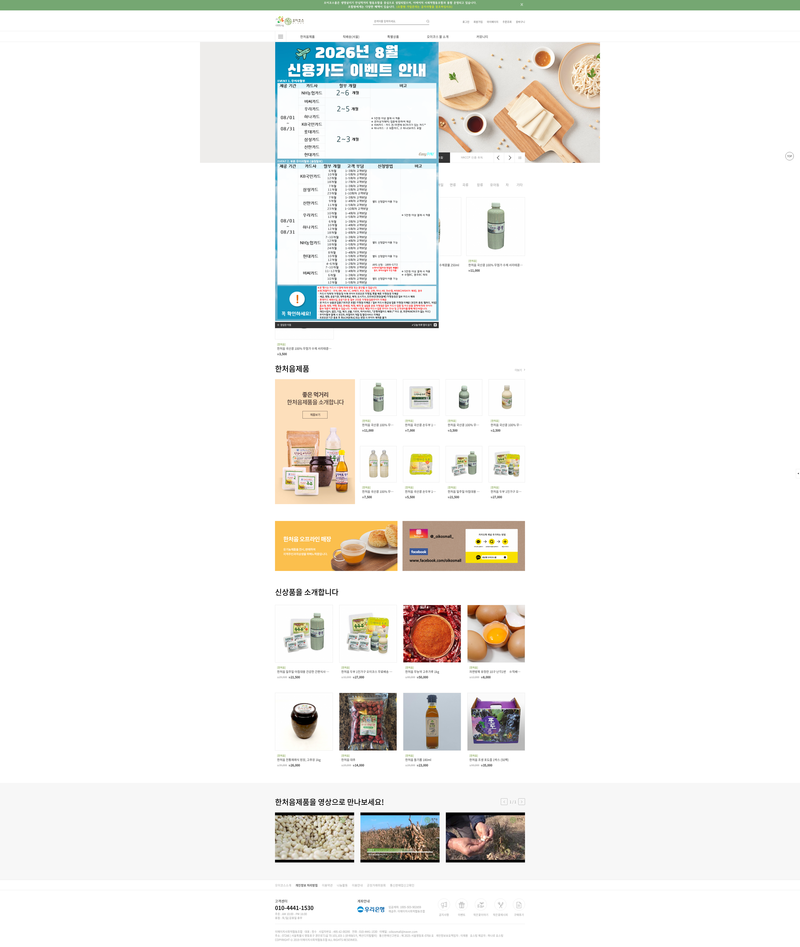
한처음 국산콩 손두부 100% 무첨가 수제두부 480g (421, 491)
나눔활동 (342, 885)
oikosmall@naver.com (403, 931)
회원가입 (478, 22)
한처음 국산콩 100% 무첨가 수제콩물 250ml (507, 425)
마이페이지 (492, 22)
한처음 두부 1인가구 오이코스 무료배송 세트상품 (507, 491)
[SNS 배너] (463, 546)
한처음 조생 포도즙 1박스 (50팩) (489, 760)
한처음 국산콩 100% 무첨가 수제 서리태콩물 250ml (304, 348)
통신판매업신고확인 (402, 885)
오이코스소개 (283, 885)
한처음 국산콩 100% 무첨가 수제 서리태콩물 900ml (495, 265)
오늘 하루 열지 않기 (422, 325)
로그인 (465, 22)
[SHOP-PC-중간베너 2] (336, 546)
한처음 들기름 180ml (418, 760)
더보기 (518, 370)
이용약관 (327, 885)
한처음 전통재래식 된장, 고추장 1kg (299, 760)
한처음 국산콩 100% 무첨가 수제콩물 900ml (378, 491)
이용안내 (357, 885)
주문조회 (507, 22)
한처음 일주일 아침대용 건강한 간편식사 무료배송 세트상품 (464, 491)
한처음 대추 (348, 760)
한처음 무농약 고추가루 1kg (422, 671)
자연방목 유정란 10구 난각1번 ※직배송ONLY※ (496, 671)
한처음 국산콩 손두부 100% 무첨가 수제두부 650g (421, 425)
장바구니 (520, 22)
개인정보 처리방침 (306, 885)
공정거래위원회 (376, 885)
